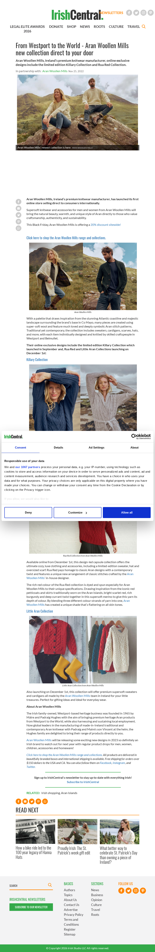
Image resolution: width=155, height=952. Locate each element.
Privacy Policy (73, 915)
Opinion (96, 900)
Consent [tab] (20, 447)
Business (97, 895)
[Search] (144, 27)
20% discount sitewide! (106, 224)
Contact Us (71, 905)
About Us (70, 900)
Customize (75, 512)
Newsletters (111, 13)
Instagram (119, 762)
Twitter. (31, 766)
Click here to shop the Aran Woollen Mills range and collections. (66, 237)
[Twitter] (136, 13)
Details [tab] (58, 447)
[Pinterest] (151, 13)
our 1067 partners (27, 467)
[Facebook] (129, 13)
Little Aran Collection (39, 611)
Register (70, 929)
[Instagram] (143, 13)
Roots (95, 915)
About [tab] (134, 447)
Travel (95, 910)
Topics (68, 895)
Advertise (71, 910)
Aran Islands (69, 793)
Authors (69, 890)
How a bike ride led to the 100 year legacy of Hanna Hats (34, 852)
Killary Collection (37, 359)
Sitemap (69, 934)
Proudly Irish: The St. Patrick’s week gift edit (74, 850)
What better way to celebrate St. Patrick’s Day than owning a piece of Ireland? (118, 855)
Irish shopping (50, 793)
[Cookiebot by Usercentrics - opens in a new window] (134, 436)
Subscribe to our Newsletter (31, 907)
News (95, 890)
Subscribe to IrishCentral (83, 782)
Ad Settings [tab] (96, 447)
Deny (28, 512)
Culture (96, 905)
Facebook (106, 762)
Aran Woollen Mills (54, 71)
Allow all (127, 512)
